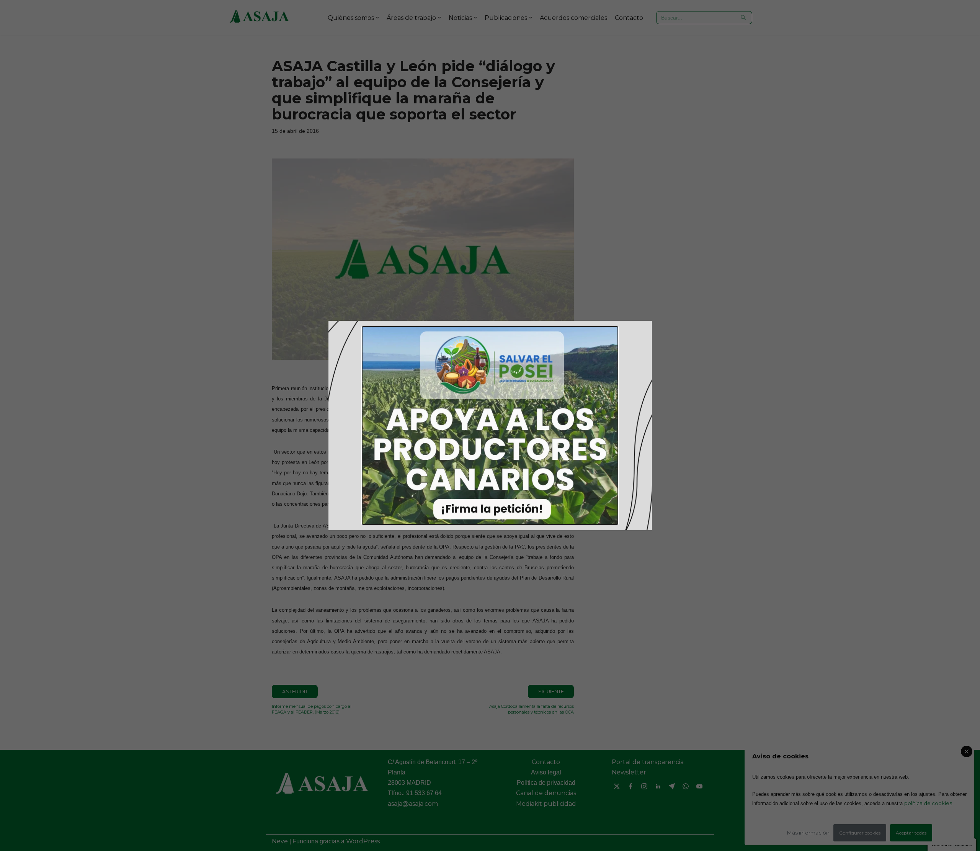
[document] (490, 425)
